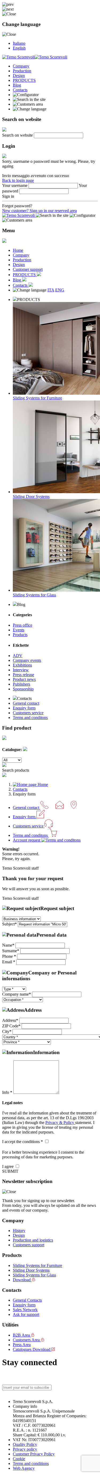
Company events (27, 660)
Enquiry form (24, 708)
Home (18, 250)
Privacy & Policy (60, 1122)
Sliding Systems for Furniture (37, 1265)
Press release (23, 674)
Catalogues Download (32, 1349)
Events (18, 630)
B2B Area (22, 1335)
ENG (59, 290)
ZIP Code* (11, 1026)
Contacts (20, 90)
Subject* (9, 924)
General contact (26, 703)
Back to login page (18, 180)
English (19, 48)
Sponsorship (23, 689)
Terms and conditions (31, 1463)
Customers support (28, 1245)
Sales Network (25, 1309)
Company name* (16, 994)
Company (21, 66)
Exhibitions (22, 665)
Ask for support (26, 1314)
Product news (24, 679)
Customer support (28, 269)
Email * (8, 962)
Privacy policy (25, 1449)
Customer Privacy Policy (34, 1454)
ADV (17, 655)
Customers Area (27, 1340)
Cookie (19, 1458)
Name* (8, 945)
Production (22, 71)
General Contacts (27, 1300)
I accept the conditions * (23, 1141)
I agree (8, 1166)
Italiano (19, 43)
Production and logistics (33, 1240)
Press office (22, 625)
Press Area (22, 1344)
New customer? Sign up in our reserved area (39, 210)
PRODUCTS (24, 80)
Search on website (17, 135)
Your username (14, 185)
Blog (17, 85)
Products (20, 634)
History (19, 1230)
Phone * (9, 956)
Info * (7, 1092)
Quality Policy (25, 1444)
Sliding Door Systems (31, 1270)
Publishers (21, 684)
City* (6, 1031)
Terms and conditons (30, 717)
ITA (50, 290)
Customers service (28, 712)
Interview (21, 670)
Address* (10, 1020)
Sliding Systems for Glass (34, 1275)
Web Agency (24, 1468)
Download (22, 1280)
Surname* (10, 950)
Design (19, 75)
